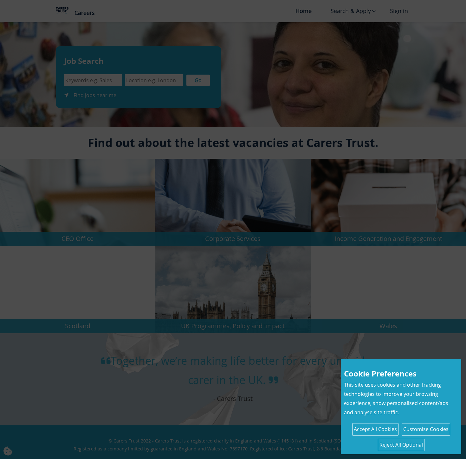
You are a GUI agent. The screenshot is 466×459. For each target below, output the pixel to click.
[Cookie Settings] (12, 446)
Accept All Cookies (375, 429)
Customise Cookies (426, 429)
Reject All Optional (401, 444)
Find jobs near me (95, 95)
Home (303, 11)
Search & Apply (351, 11)
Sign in (399, 11)
